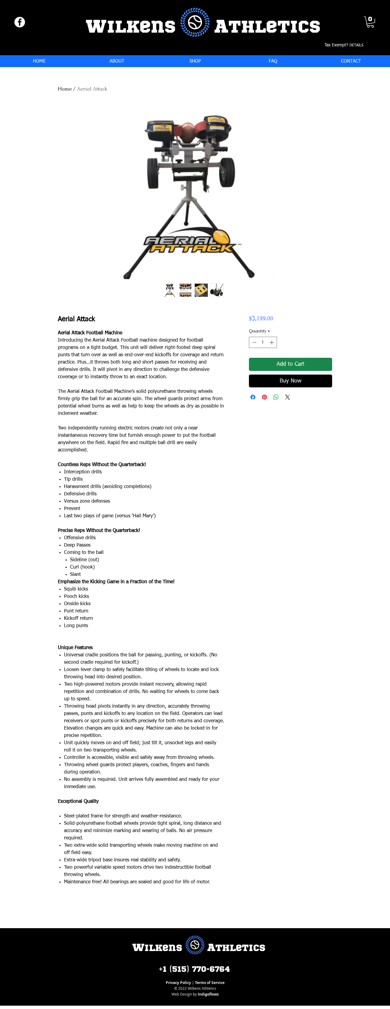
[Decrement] (253, 342)
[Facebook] (19, 22)
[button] (370, 22)
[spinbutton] (262, 342)
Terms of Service (210, 982)
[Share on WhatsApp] (276, 397)
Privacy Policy (178, 982)
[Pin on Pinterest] (264, 397)
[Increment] (272, 342)
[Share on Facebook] (253, 397)
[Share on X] (287, 397)
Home (65, 89)
